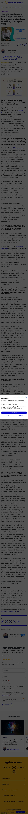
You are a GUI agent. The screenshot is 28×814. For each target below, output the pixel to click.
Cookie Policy (23, 397)
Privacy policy (16, 397)
